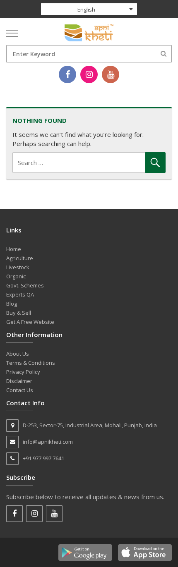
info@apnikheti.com (48, 441)
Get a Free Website (30, 321)
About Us (17, 353)
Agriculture (19, 258)
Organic (16, 276)
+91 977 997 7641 (43, 458)
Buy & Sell (18, 312)
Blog (11, 303)
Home (13, 249)
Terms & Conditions (30, 362)
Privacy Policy (23, 372)
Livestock (17, 267)
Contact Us (19, 390)
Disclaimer (19, 381)
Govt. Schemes (25, 285)
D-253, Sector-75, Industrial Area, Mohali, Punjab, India (90, 425)
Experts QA (20, 294)
